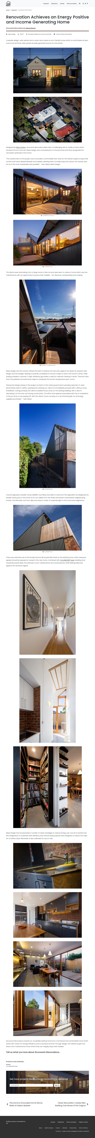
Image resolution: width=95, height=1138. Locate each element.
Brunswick (31, 34)
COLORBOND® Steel (46, 215)
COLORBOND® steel (67, 560)
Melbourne (37, 34)
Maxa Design (31, 28)
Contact (58, 1128)
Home (8, 10)
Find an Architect (72, 3)
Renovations (68, 34)
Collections (54, 3)
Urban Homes (60, 34)
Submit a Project (49, 1128)
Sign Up (57, 1085)
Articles (62, 3)
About (40, 1128)
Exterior (52, 215)
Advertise (64, 1128)
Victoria (43, 34)
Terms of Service (83, 1128)
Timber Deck (44, 365)
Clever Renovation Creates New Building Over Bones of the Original (70, 1104)
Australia (48, 34)
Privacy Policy (73, 1128)
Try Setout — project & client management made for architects (72, 1131)
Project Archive (83, 1122)
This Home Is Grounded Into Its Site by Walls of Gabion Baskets (26, 1104)
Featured (46, 3)
